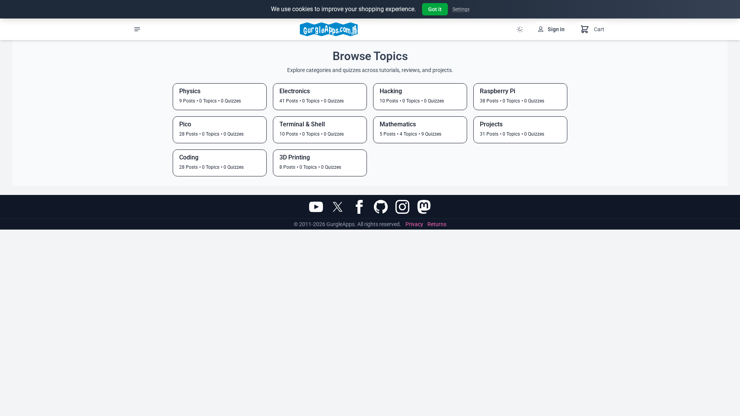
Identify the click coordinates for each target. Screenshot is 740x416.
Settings (460, 9)
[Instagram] (402, 207)
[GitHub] (381, 207)
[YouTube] (316, 207)
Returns (436, 224)
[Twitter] (338, 207)
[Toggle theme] (520, 29)
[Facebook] (359, 207)
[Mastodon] (424, 207)
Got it (435, 9)
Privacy (414, 224)
